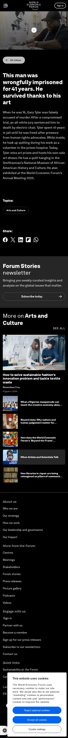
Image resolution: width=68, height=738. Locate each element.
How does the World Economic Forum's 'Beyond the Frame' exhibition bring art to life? (38, 440)
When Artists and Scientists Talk (39, 457)
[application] (34, 30)
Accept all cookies (37, 719)
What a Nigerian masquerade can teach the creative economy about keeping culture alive (41, 404)
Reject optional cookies (37, 710)
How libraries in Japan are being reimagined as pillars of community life (41, 476)
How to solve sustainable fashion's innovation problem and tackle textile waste (31, 378)
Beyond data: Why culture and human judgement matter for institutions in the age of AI (38, 422)
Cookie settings (37, 729)
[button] (34, 30)
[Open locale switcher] (4, 730)
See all (59, 328)
